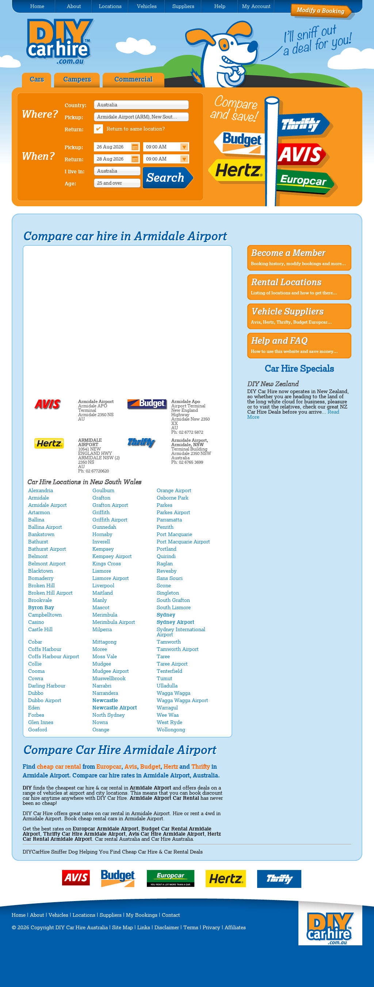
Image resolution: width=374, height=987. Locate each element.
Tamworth (169, 642)
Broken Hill (41, 585)
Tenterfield (169, 671)
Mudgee (101, 664)
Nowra (100, 722)
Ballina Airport (45, 527)
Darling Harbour (46, 686)
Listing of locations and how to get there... (294, 292)
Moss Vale (104, 656)
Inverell (101, 542)
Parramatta (169, 520)
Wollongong (171, 729)
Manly (99, 600)
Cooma (36, 671)
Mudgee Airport (110, 671)
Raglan (165, 563)
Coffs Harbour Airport (53, 656)
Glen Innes (40, 722)
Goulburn (103, 490)
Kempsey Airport (112, 556)
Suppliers (111, 915)
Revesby (167, 571)
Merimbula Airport (113, 622)
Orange (100, 729)
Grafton (101, 498)
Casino (36, 622)
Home (19, 915)
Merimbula (104, 615)
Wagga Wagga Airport (182, 700)
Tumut (164, 678)
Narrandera (105, 693)
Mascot (101, 607)
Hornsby (102, 534)
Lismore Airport (110, 578)
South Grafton (173, 600)
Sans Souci (170, 578)
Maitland (102, 593)
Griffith (101, 512)
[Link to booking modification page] (322, 18)
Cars (37, 79)
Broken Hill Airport (50, 593)
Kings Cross (106, 563)
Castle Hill (40, 629)
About (37, 915)
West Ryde (169, 722)
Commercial (133, 79)
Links (143, 927)
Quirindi (166, 556)
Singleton (168, 593)
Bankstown (41, 534)
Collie (35, 664)
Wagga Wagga (173, 693)
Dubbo (35, 693)
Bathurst (38, 542)
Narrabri (101, 686)
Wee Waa (168, 715)
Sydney (166, 615)
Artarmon (39, 512)
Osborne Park (172, 498)
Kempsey (103, 549)
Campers (77, 79)
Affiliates (235, 927)
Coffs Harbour (44, 649)
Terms (190, 927)
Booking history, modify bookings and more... (298, 263)
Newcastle (105, 700)
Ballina (36, 520)
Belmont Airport (47, 563)
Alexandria (40, 490)
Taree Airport (172, 664)
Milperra (102, 629)
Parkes (164, 505)
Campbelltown (45, 615)
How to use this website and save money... (294, 351)
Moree (99, 649)
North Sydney (108, 715)
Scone (164, 585)
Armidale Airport (47, 505)
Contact (171, 915)
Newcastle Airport (114, 708)
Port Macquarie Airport (183, 542)
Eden (34, 708)
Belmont (38, 556)
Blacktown (40, 571)
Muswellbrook (109, 678)
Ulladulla (167, 686)
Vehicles (58, 915)
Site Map (122, 927)
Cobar (35, 642)
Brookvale (40, 600)
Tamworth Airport (178, 649)
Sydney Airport (175, 622)
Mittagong (104, 642)
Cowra (35, 678)
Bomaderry (41, 578)
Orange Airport (174, 490)
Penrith (165, 527)
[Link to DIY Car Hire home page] (330, 943)
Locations (84, 915)
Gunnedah (104, 527)
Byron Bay (41, 607)
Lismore (101, 571)
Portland (166, 549)
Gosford (37, 729)
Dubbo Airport (44, 700)
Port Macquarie (174, 534)
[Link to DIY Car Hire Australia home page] (65, 64)
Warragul (167, 708)
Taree (163, 656)
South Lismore (174, 607)
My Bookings (141, 915)
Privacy (211, 927)
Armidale (38, 498)
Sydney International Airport (181, 631)
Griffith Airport (109, 520)
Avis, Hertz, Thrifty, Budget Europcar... (291, 322)
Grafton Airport (110, 505)
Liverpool (103, 585)
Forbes (36, 715)
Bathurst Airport (47, 549)
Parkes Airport (173, 512)
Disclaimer (166, 927)
